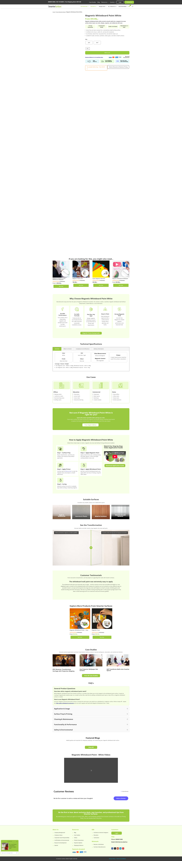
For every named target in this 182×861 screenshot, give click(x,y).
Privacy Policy (112, 858)
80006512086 (51, 2)
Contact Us (129, 2)
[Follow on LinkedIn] (120, 848)
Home (54, 12)
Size (86, 39)
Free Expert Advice (90, 425)
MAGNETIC (93, 6)
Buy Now (61, 286)
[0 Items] (129, 6)
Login (120, 2)
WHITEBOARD (84, 6)
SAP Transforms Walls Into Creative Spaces (118, 669)
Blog (98, 2)
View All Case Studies (91, 675)
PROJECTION (102, 6)
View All (91, 747)
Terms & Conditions (121, 858)
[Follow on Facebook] (112, 848)
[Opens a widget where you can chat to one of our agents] (9, 847)
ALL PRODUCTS (112, 6)
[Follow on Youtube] (118, 848)
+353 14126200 (60, 2)
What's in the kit (68, 349)
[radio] (89, 42)
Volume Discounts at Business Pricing (118, 67)
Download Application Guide (115, 465)
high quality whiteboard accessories (65, 703)
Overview (57, 349)
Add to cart (107, 52)
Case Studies (92, 2)
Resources (104, 2)
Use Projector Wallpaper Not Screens (89, 669)
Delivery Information (99, 349)
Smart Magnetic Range (61, 12)
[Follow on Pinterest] (123, 848)
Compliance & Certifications (82, 349)
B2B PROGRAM (122, 6)
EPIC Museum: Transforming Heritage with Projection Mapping (63, 670)
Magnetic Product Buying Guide (91, 333)
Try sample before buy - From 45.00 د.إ (96, 67)
